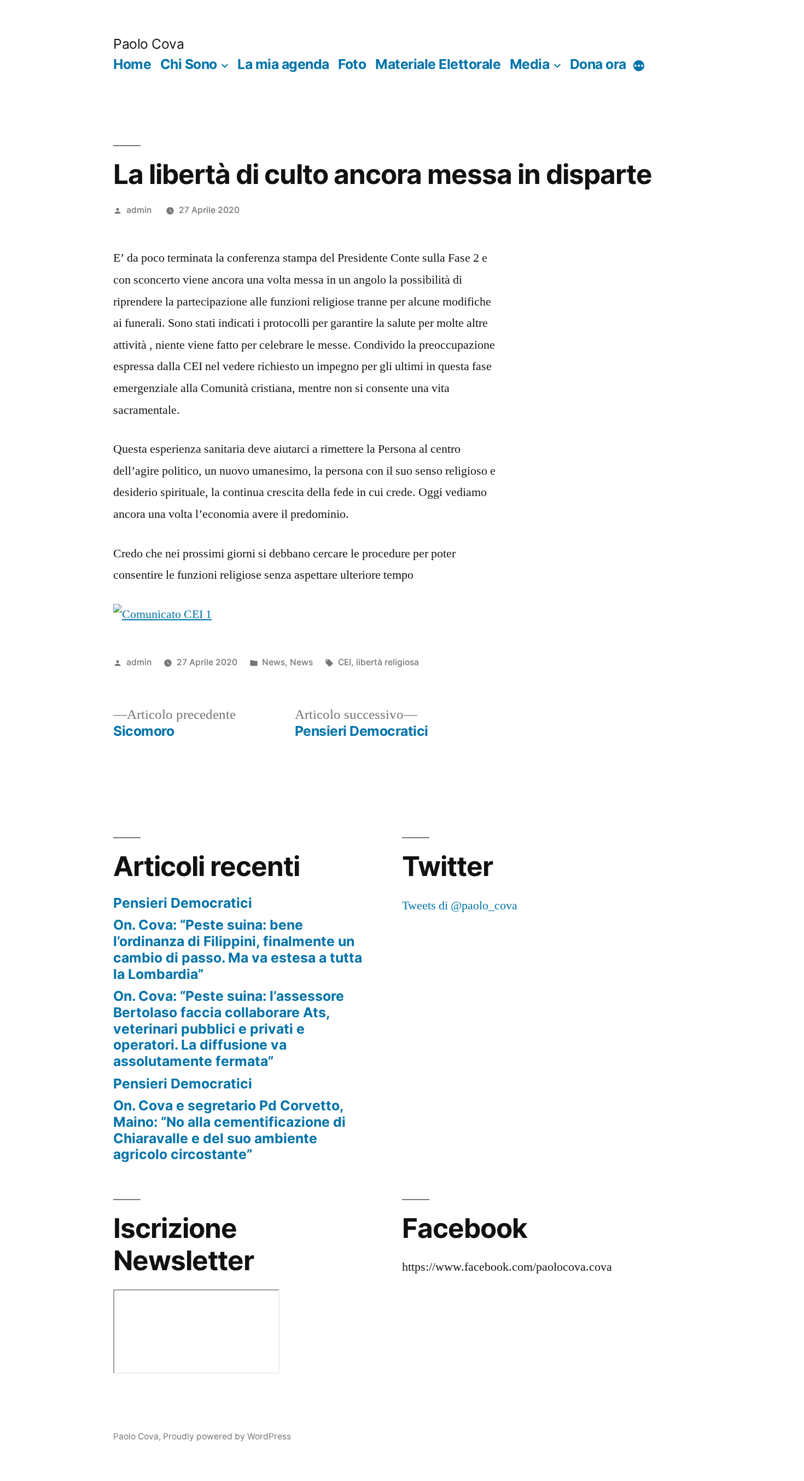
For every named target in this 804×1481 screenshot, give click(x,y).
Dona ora (598, 64)
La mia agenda (283, 64)
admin (139, 210)
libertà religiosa (387, 662)
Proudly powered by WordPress (227, 1436)
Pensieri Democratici (182, 903)
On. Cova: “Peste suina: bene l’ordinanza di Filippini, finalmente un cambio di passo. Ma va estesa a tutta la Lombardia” (237, 949)
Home (132, 64)
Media (530, 64)
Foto (352, 64)
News (273, 662)
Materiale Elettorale (437, 64)
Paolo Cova (148, 44)
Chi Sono (188, 64)
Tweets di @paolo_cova (459, 905)
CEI (344, 662)
